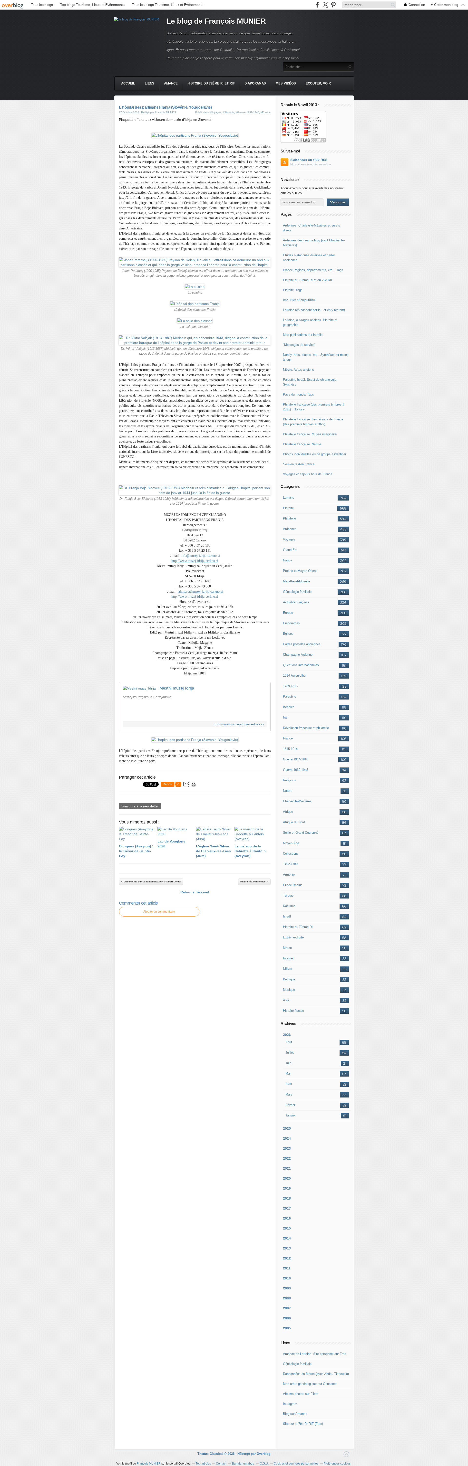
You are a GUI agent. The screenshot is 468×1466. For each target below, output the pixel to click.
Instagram (290, 1404)
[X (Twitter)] (325, 5)
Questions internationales (301, 665)
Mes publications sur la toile (302, 335)
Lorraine (288, 497)
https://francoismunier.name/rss (310, 164)
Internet (288, 958)
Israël (287, 916)
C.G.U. (264, 1463)
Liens (149, 83)
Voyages (289, 539)
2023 (287, 1148)
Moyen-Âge (291, 843)
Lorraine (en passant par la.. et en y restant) (314, 310)
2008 (287, 1298)
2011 (287, 1268)
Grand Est (290, 550)
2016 (287, 1218)
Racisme (289, 906)
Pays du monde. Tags (298, 394)
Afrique (288, 811)
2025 (287, 1128)
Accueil (128, 83)
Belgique (289, 979)
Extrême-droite (293, 937)
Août (288, 1042)
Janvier (290, 1115)
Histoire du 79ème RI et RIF (211, 83)
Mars (288, 1094)
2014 (287, 1238)
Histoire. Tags (292, 290)
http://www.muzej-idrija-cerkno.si (194, 561)
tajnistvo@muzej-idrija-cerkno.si (200, 591)
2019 (287, 1188)
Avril (288, 1084)
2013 (287, 1248)
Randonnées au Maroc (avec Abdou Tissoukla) (316, 1374)
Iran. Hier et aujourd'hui (299, 300)
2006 (287, 1318)
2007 (287, 1308)
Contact (221, 1463)
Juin (288, 1063)
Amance (171, 83)
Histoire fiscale (293, 1010)
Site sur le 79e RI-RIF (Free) (303, 1424)
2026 (287, 1035)
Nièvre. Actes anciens (298, 369)
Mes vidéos (286, 83)
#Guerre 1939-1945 (247, 112)
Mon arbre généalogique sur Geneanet (310, 1384)
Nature (287, 791)
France (288, 738)
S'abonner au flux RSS (308, 160)
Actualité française (296, 602)
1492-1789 (290, 864)
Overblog (264, 1454)
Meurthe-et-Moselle (296, 581)
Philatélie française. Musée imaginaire (310, 434)
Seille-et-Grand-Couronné (300, 832)
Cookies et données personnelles (296, 1463)
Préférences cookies (337, 1463)
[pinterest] (333, 5)
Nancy (287, 560)
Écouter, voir (318, 83)
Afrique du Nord (294, 822)
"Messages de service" (299, 345)
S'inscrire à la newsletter (140, 806)
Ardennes (289, 529)
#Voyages (215, 112)
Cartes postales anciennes (302, 644)
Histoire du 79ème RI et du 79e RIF (308, 280)
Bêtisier (288, 707)
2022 (287, 1158)
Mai (288, 1073)
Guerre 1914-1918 (295, 759)
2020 (287, 1178)
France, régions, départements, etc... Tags (313, 270)
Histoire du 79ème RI (298, 927)
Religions (289, 780)
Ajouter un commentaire (159, 911)
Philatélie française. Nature (302, 444)
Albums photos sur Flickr (300, 1394)
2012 (287, 1258)
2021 (287, 1168)
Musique (289, 990)
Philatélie (289, 518)
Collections (291, 853)
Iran (285, 717)
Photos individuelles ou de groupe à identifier (314, 454)
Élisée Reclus (292, 885)
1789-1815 (290, 686)
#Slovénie (228, 112)
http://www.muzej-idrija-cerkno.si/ (239, 724)
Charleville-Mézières (297, 801)
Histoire (288, 508)
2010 (287, 1278)
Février (290, 1105)
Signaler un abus (243, 1463)
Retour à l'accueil (194, 892)
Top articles (203, 1463)
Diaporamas (255, 83)
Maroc (287, 948)
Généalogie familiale (297, 592)
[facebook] (317, 5)
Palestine (289, 696)
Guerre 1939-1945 (295, 770)
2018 (287, 1198)
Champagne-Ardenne (297, 654)
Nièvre (287, 969)
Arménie (289, 874)
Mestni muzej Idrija (176, 688)
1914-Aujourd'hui (294, 675)
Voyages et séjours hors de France (307, 474)
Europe (288, 613)
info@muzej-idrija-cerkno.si (200, 556)
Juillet (289, 1052)
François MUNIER (149, 1463)
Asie (286, 1000)
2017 (287, 1208)
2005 (287, 1328)
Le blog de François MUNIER (216, 21)
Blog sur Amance (295, 1414)
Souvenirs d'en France (298, 464)
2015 (287, 1228)
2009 (287, 1288)
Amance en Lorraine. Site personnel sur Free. (315, 1354)
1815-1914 (290, 749)
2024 (287, 1138)
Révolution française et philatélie (306, 728)
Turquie (288, 895)
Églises (288, 633)
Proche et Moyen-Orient (300, 571)
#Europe (266, 112)
